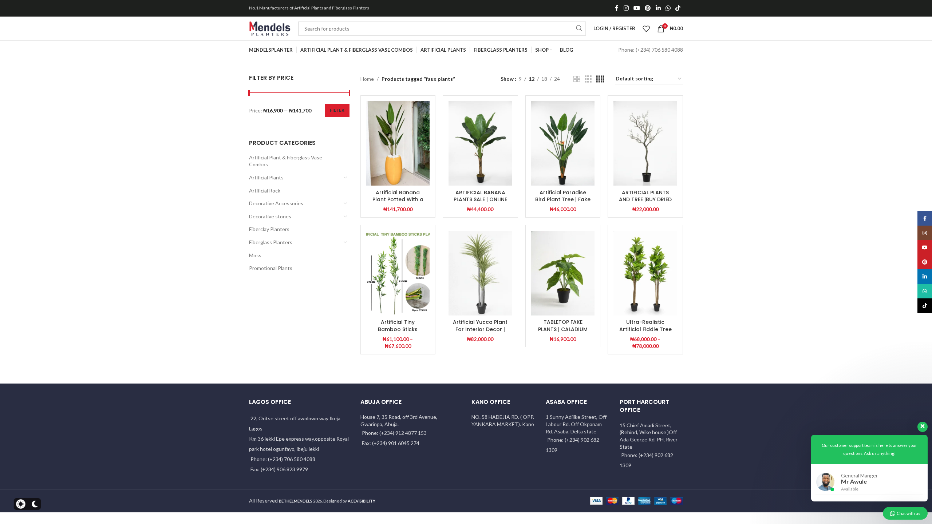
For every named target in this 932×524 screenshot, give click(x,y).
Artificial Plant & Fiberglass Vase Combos (285, 161)
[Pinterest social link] (648, 8)
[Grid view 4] (600, 79)
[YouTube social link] (636, 8)
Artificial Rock (264, 190)
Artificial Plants (266, 177)
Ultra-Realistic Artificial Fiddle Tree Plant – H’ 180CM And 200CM (645, 332)
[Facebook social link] (616, 8)
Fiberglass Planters (270, 242)
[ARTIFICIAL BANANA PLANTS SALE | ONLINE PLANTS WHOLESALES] (480, 143)
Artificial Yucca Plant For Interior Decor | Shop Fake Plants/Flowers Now (480, 332)
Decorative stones (270, 216)
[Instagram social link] (626, 8)
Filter (337, 110)
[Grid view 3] (588, 79)
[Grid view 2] (576, 79)
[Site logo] (270, 28)
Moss (255, 255)
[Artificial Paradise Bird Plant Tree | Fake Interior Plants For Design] (563, 143)
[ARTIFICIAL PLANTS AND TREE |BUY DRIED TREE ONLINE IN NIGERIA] (645, 143)
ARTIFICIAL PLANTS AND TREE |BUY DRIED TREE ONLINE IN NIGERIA (645, 203)
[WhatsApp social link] (668, 8)
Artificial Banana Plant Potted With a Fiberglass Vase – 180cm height (397, 203)
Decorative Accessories (276, 203)
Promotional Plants (270, 268)
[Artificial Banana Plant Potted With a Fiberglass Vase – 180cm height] (398, 143)
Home (367, 79)
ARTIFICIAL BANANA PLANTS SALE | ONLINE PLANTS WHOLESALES (480, 199)
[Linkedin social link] (658, 8)
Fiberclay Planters (269, 229)
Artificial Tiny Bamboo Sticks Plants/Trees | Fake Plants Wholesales (397, 332)
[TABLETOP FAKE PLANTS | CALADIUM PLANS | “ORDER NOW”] (563, 273)
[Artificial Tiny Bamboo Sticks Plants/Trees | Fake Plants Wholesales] (398, 273)
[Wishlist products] (646, 28)
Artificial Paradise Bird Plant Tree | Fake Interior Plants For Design (563, 203)
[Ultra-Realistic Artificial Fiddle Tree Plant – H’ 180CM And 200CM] (645, 273)
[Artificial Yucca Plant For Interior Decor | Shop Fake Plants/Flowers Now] (480, 273)
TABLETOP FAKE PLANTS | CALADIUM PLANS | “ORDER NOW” (563, 329)
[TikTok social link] (678, 8)
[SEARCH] (579, 28)
